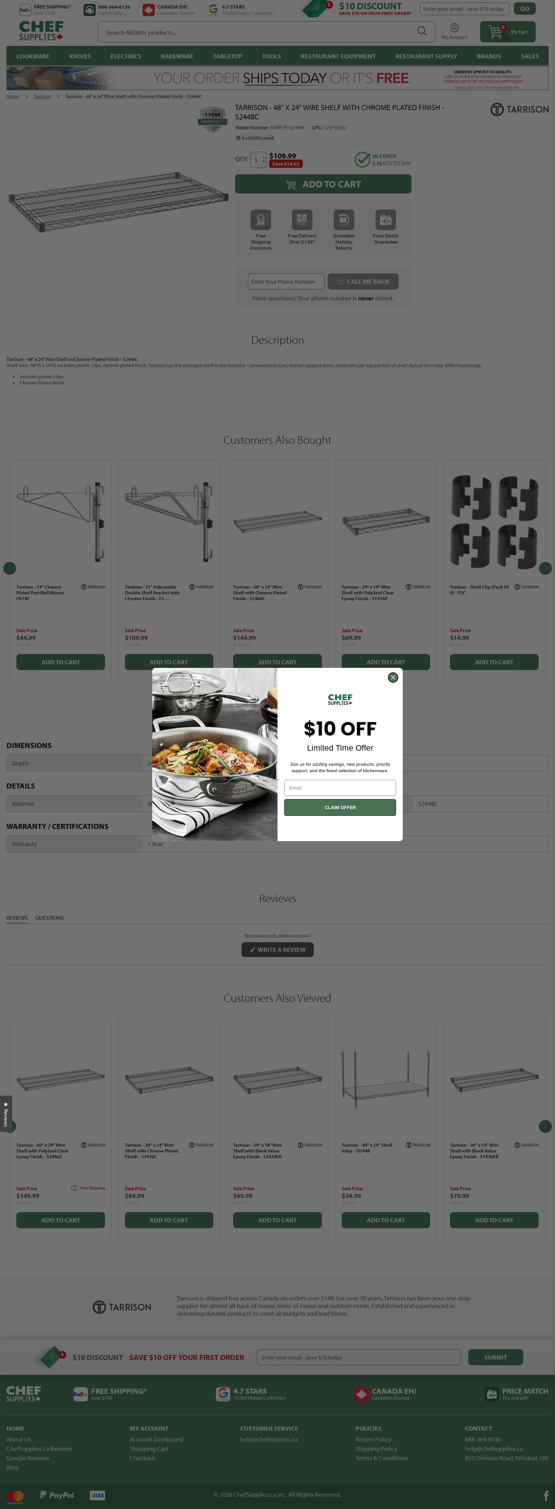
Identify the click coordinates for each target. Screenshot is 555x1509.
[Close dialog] (393, 677)
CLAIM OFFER (340, 807)
